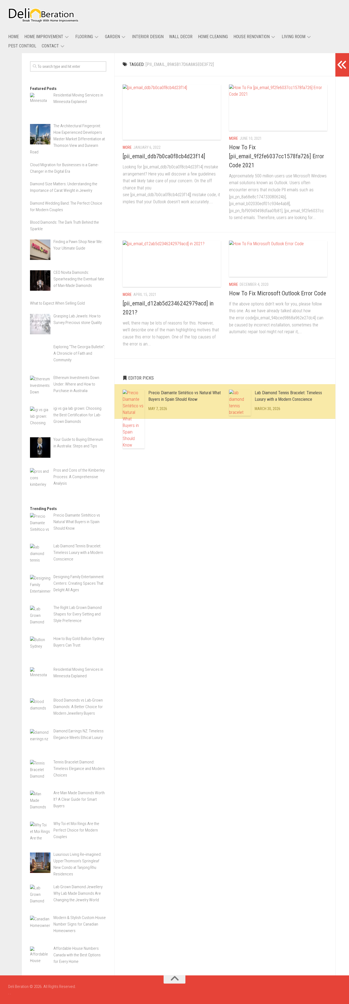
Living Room (293, 36)
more (127, 147)
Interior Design (148, 36)
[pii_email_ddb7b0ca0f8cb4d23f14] (164, 156)
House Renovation (251, 36)
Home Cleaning (213, 36)
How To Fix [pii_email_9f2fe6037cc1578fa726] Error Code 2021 (276, 156)
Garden (112, 36)
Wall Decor (180, 36)
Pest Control (22, 45)
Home (13, 36)
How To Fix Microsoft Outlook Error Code (277, 293)
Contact (50, 45)
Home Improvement (43, 36)
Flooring (84, 36)
